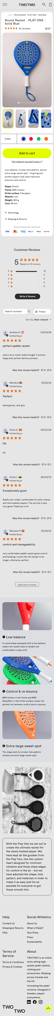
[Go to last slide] (7, 118)
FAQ (4, 932)
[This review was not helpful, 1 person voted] (48, 464)
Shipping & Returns (12, 928)
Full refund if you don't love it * (27, 161)
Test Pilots (32, 932)
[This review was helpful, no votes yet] (42, 370)
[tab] (18, 103)
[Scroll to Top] (48, 1011)
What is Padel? (35, 928)
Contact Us (8, 923)
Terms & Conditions (13, 962)
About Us (32, 923)
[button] (20, 118)
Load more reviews (27, 584)
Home (10, 15)
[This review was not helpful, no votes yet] (48, 370)
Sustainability (34, 942)
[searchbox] (14, 311)
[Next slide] (46, 118)
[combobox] (38, 319)
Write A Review (27, 296)
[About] (29, 1003)
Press (30, 937)
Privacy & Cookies (12, 966)
